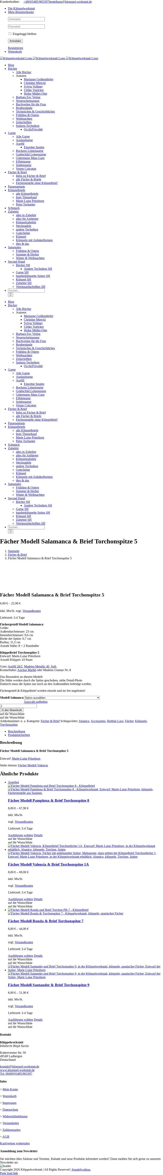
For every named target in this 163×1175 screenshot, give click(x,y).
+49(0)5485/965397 (36, 1)
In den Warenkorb (12, 710)
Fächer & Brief (50, 721)
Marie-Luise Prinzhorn (26, 758)
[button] (12, 714)
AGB (5, 1136)
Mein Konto (10, 1089)
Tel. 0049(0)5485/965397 (16, 1073)
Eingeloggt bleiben (24, 34)
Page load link (9, 1173)
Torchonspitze (9, 724)
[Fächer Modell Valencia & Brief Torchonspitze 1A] (85, 851)
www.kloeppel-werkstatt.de (17, 1070)
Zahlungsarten (11, 1130)
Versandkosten (31, 611)
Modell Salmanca (11, 697)
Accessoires (98, 721)
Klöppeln (141, 721)
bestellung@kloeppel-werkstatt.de (70, 1)
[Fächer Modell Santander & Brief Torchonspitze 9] (85, 972)
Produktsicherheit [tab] (19, 735)
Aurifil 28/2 (15, 666)
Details (38, 835)
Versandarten (11, 1123)
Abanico (84, 721)
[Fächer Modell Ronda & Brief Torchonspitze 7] (85, 911)
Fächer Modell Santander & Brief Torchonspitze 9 (48, 985)
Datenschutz (10, 1109)
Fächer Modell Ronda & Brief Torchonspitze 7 (45, 921)
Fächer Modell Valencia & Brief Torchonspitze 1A (48, 864)
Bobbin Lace (115, 721)
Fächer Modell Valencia (33, 765)
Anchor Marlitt (26, 670)
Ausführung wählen (20, 835)
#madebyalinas (81, 1169)
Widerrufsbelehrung (15, 1116)
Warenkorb (9, 1096)
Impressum (9, 1103)
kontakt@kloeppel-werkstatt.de (19, 1066)
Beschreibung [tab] (16, 731)
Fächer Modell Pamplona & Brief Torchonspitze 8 (48, 800)
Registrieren (15, 48)
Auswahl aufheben (36, 701)
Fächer (129, 721)
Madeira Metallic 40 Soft (40, 666)
